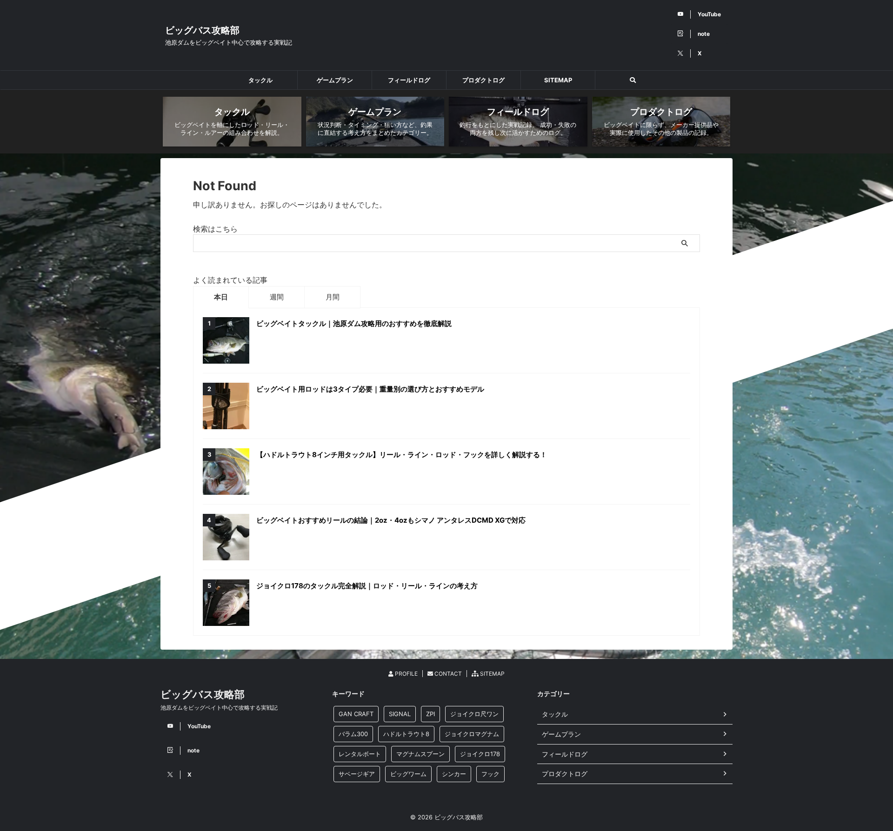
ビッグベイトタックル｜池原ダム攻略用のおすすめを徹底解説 (354, 323)
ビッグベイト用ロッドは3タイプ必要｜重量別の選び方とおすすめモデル (370, 389)
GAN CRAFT (356, 714)
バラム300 (353, 734)
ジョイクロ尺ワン (474, 714)
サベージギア (357, 774)
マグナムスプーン (420, 754)
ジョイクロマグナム (472, 734)
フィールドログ (409, 80)
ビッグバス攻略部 (202, 30)
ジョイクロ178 (480, 754)
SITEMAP (558, 80)
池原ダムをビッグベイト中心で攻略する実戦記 (219, 707)
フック (490, 774)
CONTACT (447, 673)
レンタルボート (360, 754)
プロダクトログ (483, 80)
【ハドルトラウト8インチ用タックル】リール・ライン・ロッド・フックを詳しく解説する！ (401, 454)
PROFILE (405, 673)
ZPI (430, 714)
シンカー (454, 774)
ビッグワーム (408, 774)
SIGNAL (400, 714)
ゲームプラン (335, 80)
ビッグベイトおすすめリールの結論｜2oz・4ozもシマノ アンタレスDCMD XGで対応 (391, 520)
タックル (260, 80)
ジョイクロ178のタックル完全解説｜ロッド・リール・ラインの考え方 (367, 585)
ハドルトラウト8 (406, 734)
